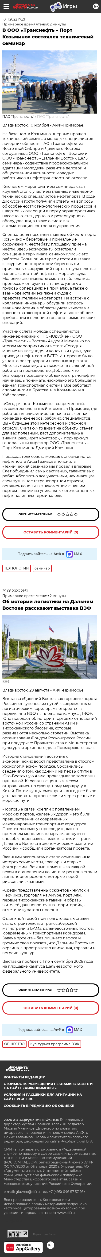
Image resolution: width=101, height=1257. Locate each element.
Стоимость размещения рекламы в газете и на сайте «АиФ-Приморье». (48, 1086)
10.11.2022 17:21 (13, 19)
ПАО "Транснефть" (53, 117)
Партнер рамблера (44, 1234)
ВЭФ (6, 682)
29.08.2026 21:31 (15, 591)
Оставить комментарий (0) (50, 532)
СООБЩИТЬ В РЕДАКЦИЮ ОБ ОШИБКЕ (39, 1106)
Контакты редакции (25, 1077)
